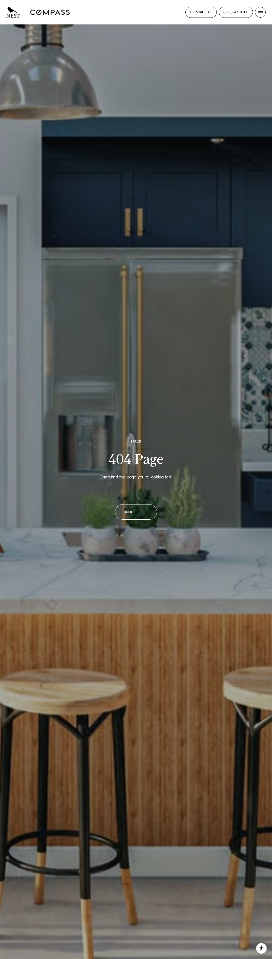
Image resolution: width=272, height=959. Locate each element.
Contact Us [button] (201, 12)
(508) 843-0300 (235, 12)
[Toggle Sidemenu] (260, 12)
